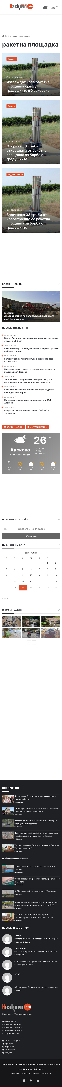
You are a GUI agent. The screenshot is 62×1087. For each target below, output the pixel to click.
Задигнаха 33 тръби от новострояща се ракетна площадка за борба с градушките (28, 221)
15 (47, 575)
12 (23, 575)
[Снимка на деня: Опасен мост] (11, 621)
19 (23, 581)
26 (23, 587)
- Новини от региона (11, 1027)
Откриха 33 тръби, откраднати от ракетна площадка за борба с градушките (26, 152)
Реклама (36, 1073)
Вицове (8, 1052)
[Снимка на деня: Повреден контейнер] (11, 633)
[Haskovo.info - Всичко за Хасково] (21, 7)
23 (56, 581)
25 (14, 587)
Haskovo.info (23, 1064)
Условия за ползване (20, 1073)
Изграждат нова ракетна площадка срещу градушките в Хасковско (28, 86)
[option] (33, 306)
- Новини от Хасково (11, 1024)
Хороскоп (9, 1046)
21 (39, 581)
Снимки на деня (12, 1040)
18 (15, 581)
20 (31, 581)
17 (6, 581)
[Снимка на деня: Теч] (31, 621)
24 (6, 587)
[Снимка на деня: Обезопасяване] (31, 633)
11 (14, 575)
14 (39, 575)
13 (31, 575)
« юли (5, 598)
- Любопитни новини (12, 1030)
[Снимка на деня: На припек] (50, 621)
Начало (7, 36)
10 (6, 575)
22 (47, 581)
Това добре (20, 948)
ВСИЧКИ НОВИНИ (14, 427)
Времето (8, 1043)
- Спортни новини (10, 1033)
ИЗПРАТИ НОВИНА (38, 427)
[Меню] (3, 8)
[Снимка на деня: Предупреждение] (50, 633)
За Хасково (9, 1049)
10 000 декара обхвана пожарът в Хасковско (35, 891)
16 (56, 575)
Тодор (17, 935)
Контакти (46, 1073)
